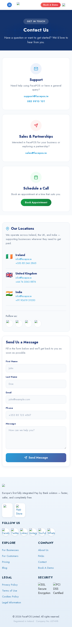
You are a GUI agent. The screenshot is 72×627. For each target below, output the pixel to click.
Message (11, 423)
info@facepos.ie (23, 259)
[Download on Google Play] (7, 510)
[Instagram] (37, 323)
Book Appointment (36, 202)
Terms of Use (9, 591)
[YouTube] (42, 532)
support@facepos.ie (36, 96)
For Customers (10, 556)
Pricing (6, 562)
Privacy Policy (10, 585)
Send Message (38, 458)
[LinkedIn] (28, 323)
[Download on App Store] (20, 510)
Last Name (11, 376)
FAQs (41, 556)
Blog (4, 568)
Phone (9, 408)
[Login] (63, 5)
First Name (11, 361)
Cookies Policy (10, 596)
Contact (42, 562)
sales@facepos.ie (36, 153)
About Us (43, 550)
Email (9, 392)
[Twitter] (19, 323)
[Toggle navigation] (9, 4)
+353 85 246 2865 (26, 263)
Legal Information (11, 602)
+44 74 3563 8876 (26, 281)
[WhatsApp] (51, 532)
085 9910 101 (36, 101)
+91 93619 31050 (25, 300)
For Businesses (10, 550)
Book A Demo (50, 4)
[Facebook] (9, 323)
